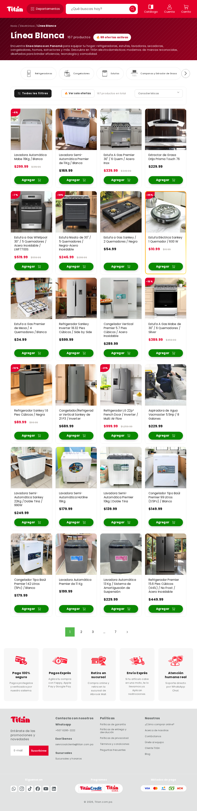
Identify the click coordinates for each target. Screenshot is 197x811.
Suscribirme (39, 750)
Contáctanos (153, 736)
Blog (147, 754)
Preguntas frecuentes (113, 750)
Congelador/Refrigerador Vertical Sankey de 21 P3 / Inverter (76, 415)
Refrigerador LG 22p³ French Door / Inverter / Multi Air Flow (121, 415)
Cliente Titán (152, 748)
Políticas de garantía (113, 724)
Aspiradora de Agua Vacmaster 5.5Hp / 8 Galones (163, 415)
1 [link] (69, 632)
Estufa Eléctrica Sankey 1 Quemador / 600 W (165, 239)
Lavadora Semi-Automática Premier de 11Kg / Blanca (74, 159)
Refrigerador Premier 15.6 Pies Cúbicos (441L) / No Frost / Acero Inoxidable (163, 586)
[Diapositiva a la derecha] (185, 73)
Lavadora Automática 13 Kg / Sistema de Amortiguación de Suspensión (120, 586)
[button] (45, 9)
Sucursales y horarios (68, 758)
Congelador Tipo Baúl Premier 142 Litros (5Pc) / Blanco (30, 584)
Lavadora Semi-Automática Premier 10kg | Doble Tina (119, 497)
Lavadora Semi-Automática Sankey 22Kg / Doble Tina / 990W (28, 499)
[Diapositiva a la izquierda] (11, 73)
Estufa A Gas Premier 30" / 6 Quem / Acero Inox (119, 159)
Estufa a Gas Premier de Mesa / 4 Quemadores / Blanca (30, 328)
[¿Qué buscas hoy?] (132, 9)
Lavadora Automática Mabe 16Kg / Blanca (30, 157)
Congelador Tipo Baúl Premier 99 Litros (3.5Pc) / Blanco (164, 497)
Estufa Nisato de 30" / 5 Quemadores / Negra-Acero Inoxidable (75, 243)
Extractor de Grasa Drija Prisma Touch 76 (164, 157)
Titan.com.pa (103, 801)
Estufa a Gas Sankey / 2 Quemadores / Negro (121, 239)
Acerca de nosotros (157, 730)
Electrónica (27, 26)
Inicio (14, 26)
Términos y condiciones (114, 744)
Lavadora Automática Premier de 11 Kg (75, 582)
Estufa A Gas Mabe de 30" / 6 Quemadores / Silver (164, 328)
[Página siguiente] (127, 632)
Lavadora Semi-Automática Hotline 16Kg (73, 497)
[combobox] (102, 9)
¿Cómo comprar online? (159, 724)
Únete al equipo (154, 742)
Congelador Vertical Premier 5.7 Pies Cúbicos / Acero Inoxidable (118, 330)
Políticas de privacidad (114, 738)
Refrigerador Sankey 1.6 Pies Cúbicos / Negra (31, 413)
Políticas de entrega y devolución (113, 731)
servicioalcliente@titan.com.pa (74, 744)
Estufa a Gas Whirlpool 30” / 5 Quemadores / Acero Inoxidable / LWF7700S (30, 243)
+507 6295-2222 (65, 730)
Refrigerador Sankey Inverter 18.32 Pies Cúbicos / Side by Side (75, 328)
